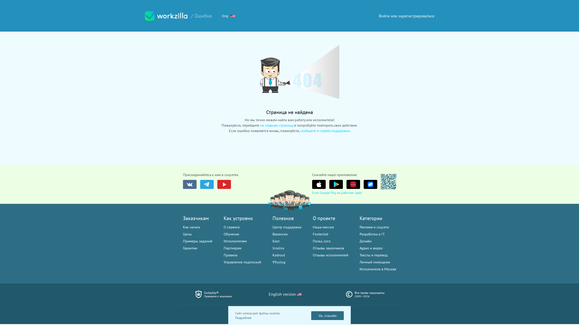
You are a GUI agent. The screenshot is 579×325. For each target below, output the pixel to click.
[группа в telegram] (207, 184)
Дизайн (366, 241)
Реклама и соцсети (374, 227)
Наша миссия (323, 227)
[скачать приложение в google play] (336, 184)
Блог (276, 241)
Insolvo (278, 248)
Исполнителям (235, 241)
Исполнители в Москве (378, 269)
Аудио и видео (371, 248)
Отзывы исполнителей (330, 255)
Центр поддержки (287, 227)
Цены (187, 234)
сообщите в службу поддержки (325, 130)
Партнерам (232, 248)
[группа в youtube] (224, 184)
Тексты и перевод (374, 255)
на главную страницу (276, 125)
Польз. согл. (322, 241)
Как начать (191, 227)
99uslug (279, 262)
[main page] (166, 16)
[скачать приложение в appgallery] (353, 184)
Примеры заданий (197, 241)
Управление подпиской (242, 262)
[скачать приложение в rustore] (370, 184)
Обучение (231, 234)
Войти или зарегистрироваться (406, 16)
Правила (230, 255)
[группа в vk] (190, 184)
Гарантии (190, 248)
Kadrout (279, 255)
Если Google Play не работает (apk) (337, 193)
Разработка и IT (372, 234)
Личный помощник (375, 262)
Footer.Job (320, 234)
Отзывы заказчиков (328, 248)
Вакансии (280, 234)
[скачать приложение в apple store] (319, 184)
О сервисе (232, 227)
